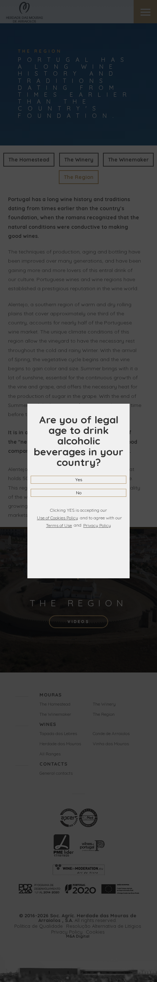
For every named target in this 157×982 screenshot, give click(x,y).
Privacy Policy (97, 525)
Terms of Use (59, 525)
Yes (78, 479)
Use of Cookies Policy (57, 517)
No (78, 492)
